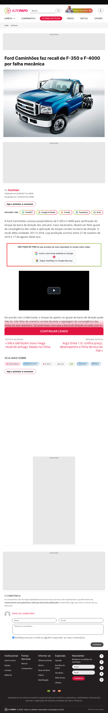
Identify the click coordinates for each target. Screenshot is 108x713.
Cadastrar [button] (78, 678)
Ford (71, 364)
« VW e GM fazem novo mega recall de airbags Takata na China (27, 345)
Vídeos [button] (70, 18)
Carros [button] (8, 18)
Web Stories (60, 678)
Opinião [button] (98, 18)
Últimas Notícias (45, 660)
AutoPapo (13, 189)
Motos (41, 665)
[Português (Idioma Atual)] (48, 690)
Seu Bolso (83, 364)
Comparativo (26, 668)
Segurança (60, 364)
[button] (58, 11)
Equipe (7, 665)
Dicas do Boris (44, 670)
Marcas (24, 663)
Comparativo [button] (28, 18)
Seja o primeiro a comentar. (20, 204)
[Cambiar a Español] (59, 690)
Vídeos (96, 364)
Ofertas (58, 682)
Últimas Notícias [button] (51, 18)
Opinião (58, 660)
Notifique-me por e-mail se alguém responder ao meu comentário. (49, 637)
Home (6, 25)
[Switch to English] (54, 690)
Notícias (14, 25)
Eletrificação (43, 680)
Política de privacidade (96, 709)
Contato (7, 670)
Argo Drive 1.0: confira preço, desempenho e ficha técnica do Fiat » (81, 346)
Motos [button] (84, 18)
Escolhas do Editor (31, 364)
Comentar (97, 644)
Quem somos (10, 660)
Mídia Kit (8, 675)
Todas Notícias (13, 364)
